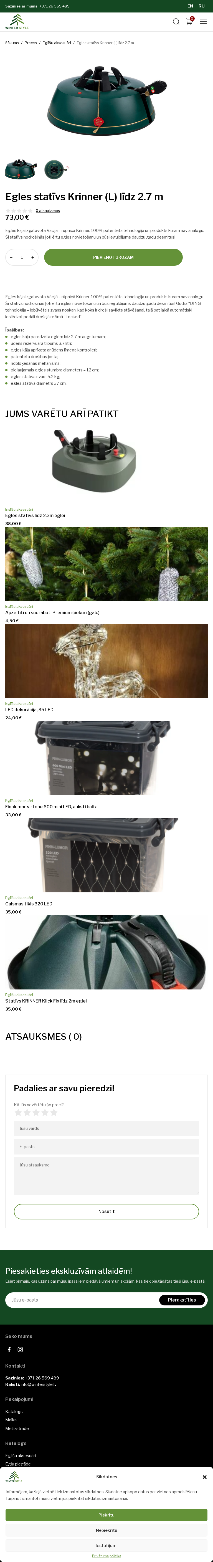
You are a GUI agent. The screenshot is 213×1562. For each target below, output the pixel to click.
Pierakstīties (182, 1300)
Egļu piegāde (18, 1464)
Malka (11, 1419)
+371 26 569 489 (55, 6)
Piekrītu (106, 1515)
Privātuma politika (106, 1556)
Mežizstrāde (17, 1428)
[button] (204, 1477)
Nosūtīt (106, 1211)
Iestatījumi (107, 1545)
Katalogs (14, 1411)
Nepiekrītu (106, 1530)
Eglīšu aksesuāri (20, 1455)
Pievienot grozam (113, 257)
